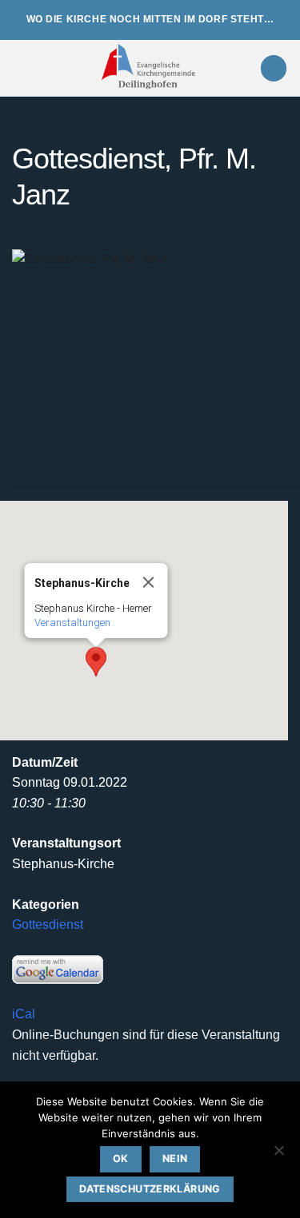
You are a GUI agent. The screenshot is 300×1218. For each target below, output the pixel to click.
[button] (21, 68)
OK (121, 1158)
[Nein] (278, 1155)
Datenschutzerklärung (150, 1189)
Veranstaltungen (72, 623)
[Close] (149, 582)
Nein (175, 1158)
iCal (23, 1014)
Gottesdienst (47, 924)
